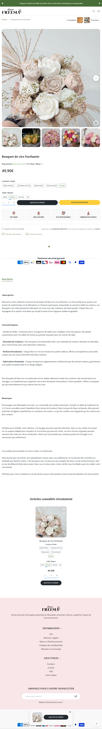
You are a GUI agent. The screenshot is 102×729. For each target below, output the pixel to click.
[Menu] (98, 11)
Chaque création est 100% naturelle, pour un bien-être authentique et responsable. (51, 3)
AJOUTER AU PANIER (56, 717)
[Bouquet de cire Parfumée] (51, 521)
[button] (2, 3)
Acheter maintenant (79, 202)
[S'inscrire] (75, 696)
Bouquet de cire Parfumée (51, 541)
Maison (4, 19)
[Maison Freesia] (12, 11)
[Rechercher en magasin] (93, 11)
